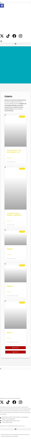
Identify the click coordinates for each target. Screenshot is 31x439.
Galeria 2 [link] (10, 286)
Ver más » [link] (9, 220)
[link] (2, 6)
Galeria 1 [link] (10, 332)
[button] (1, 41)
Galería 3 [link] (10, 249)
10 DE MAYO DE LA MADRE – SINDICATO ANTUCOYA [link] (14, 215)
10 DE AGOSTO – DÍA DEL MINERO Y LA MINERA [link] (14, 152)
